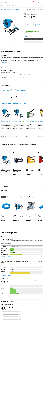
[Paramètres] (33, 2)
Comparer (29, 42)
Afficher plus (5, 62)
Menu (3, 5)
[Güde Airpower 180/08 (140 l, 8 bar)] (18, 211)
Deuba (25, 36)
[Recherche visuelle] (41, 5)
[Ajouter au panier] (11, 220)
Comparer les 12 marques (6, 256)
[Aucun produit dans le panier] (42, 2)
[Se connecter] (36, 2)
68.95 (25, 13)
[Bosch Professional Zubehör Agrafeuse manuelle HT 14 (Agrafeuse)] (18, 162)
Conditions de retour (6, 90)
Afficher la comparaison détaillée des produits (11, 103)
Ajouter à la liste (38, 42)
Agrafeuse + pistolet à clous (13, 9)
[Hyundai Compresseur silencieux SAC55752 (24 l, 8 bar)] (31, 211)
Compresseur (15, 214)
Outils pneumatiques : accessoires (5, 214)
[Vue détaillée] (22, 251)
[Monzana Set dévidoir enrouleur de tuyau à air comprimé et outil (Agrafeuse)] (18, 116)
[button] (33, 31)
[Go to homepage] (4, 2)
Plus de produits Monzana (38, 24)
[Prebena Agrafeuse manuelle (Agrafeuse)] (31, 116)
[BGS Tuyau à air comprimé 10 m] (6, 211)
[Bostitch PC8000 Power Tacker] (31, 162)
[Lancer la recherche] (7, 5)
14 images (11, 44)
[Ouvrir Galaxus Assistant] (39, 2)
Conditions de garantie (21, 90)
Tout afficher (26, 103)
